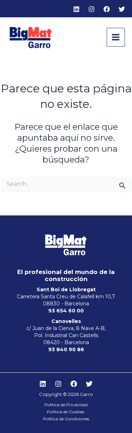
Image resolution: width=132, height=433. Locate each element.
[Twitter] (122, 9)
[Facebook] (106, 9)
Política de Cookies (66, 411)
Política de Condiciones (66, 418)
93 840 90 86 (66, 349)
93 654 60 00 (66, 310)
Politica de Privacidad (66, 404)
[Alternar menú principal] (116, 37)
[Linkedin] (76, 9)
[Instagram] (91, 9)
